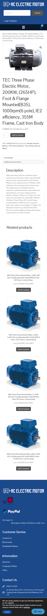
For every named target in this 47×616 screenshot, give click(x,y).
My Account (7, 542)
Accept (7, 612)
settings (27, 607)
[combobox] (17, 13)
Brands (21, 34)
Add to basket (18, 135)
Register (13, 21)
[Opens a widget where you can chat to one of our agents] (38, 612)
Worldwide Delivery (10, 546)
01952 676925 (11, 586)
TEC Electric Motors (32, 34)
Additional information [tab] (12, 162)
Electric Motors (13, 34)
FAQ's (4, 570)
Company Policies (9, 566)
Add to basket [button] (23, 289)
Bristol (32, 523)
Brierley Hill (25, 523)
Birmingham (15, 523)
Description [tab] (8, 158)
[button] (37, 13)
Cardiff (37, 523)
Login (6, 21)
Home (4, 34)
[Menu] (23, 27)
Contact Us (7, 538)
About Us (6, 562)
